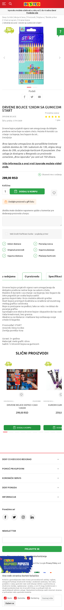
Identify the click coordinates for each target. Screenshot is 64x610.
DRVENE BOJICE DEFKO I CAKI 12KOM (22, 406)
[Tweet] (32, 96)
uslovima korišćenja (38, 556)
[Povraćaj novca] (35, 243)
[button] (54, 193)
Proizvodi (31, 17)
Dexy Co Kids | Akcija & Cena (13, 17)
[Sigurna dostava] (4, 255)
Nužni (9, 598)
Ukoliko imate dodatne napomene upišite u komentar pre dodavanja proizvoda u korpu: (28, 212)
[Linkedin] (32, 517)
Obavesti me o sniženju (52, 174)
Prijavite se (32, 549)
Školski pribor (51, 17)
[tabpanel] (32, 56)
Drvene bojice (24, 20)
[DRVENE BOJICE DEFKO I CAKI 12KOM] (22, 379)
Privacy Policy (51, 563)
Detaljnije (7, 137)
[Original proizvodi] (4, 249)
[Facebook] (24, 96)
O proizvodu (32, 276)
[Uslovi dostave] (4, 243)
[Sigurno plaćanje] (35, 249)
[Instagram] (23, 517)
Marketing (35, 598)
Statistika (21, 598)
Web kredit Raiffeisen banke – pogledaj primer (29, 234)
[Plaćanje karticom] (35, 255)
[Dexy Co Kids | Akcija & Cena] (32, 4)
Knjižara (40, 17)
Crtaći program (10, 20)
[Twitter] (14, 517)
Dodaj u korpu (28, 191)
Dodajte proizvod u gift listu (21, 201)
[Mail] (39, 96)
